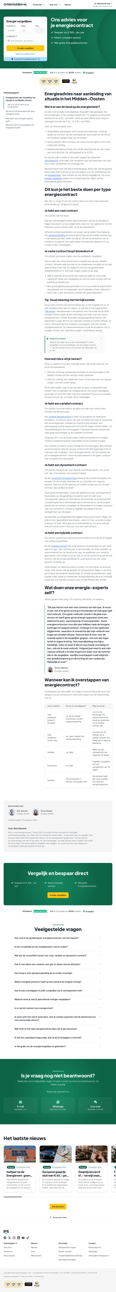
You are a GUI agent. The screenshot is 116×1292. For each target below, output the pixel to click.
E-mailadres (10, 36)
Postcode (9, 26)
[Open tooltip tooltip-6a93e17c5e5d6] (16, 36)
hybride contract (59, 546)
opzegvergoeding (57, 235)
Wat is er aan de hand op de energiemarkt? (18, 106)
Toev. (37, 26)
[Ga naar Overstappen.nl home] (15, 4)
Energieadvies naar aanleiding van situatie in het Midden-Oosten (20, 98)
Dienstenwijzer (39, 1276)
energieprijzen (54, 175)
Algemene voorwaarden (11, 1276)
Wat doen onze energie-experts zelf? (19, 119)
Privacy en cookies (27, 1276)
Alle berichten (58, 1206)
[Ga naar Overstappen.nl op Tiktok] (27, 1237)
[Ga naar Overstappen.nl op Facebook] (5, 1237)
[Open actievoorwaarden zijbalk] (39, 59)
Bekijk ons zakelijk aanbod (25, 54)
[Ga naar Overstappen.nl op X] (9, 1237)
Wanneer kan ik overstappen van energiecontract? (20, 126)
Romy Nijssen (46, 811)
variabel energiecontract (60, 417)
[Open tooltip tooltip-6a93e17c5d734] (15, 26)
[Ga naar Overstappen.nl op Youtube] (23, 1238)
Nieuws (68, 5)
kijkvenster (50, 311)
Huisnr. (23, 26)
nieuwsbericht (51, 160)
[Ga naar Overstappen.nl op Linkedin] (18, 1237)
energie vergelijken (53, 178)
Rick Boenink (22, 811)
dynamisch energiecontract (64, 478)
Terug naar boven (60, 1217)
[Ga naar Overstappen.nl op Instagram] (14, 1237)
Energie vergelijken (58, 895)
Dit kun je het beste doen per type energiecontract (20, 112)
